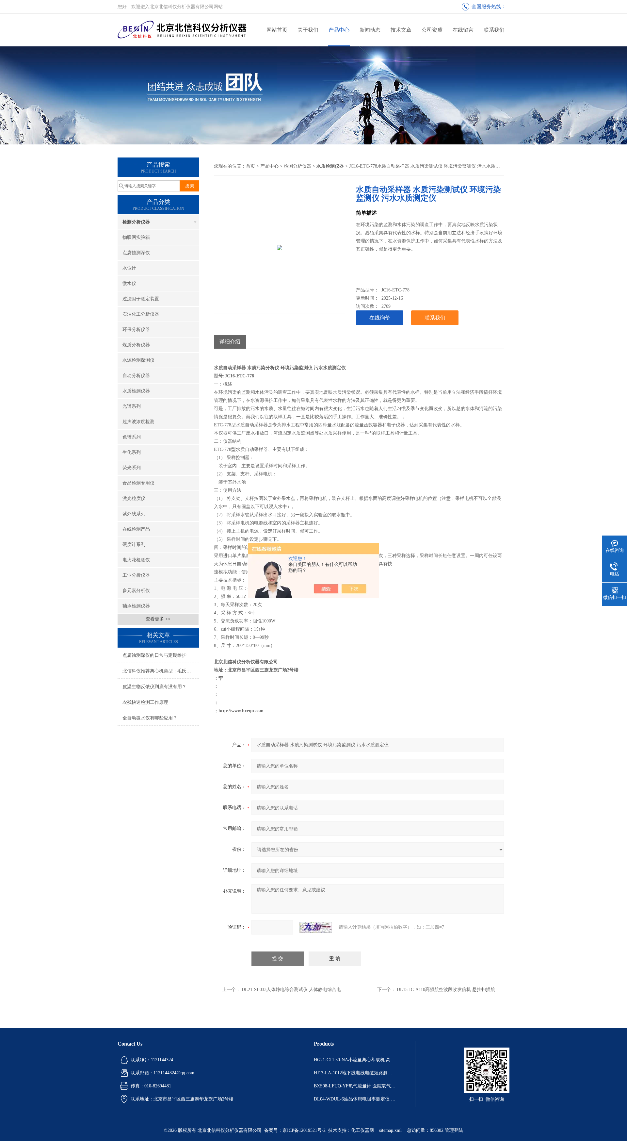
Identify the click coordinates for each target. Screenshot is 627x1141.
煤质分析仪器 (136, 344)
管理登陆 (454, 1130)
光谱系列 (131, 406)
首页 (250, 166)
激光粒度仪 (133, 498)
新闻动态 (370, 30)
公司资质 (432, 30)
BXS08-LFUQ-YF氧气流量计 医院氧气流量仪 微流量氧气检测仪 (354, 1085)
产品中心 (339, 30)
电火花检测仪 (136, 559)
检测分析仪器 (136, 222)
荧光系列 (131, 467)
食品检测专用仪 (138, 483)
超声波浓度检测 (138, 421)
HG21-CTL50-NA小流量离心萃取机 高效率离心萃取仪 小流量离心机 (354, 1059)
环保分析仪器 (136, 329)
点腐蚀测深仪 (136, 252)
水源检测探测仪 (138, 360)
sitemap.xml (390, 1130)
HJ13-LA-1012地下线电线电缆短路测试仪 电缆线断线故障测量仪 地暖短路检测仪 (354, 1072)
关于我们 (307, 30)
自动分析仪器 (136, 375)
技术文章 (401, 30)
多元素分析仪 (136, 590)
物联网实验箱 (136, 237)
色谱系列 (131, 437)
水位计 (129, 268)
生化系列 (131, 452)
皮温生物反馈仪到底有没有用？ (154, 686)
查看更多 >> (158, 619)
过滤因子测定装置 (140, 298)
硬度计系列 (133, 544)
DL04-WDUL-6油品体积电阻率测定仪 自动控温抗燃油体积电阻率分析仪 (354, 1099)
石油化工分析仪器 (140, 314)
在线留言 (463, 30)
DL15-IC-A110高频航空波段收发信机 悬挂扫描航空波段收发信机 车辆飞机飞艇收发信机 (485, 989)
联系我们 (494, 30)
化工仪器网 (362, 1130)
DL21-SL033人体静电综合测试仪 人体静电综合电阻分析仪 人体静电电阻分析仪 (322, 989)
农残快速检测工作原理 (145, 702)
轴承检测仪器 (136, 606)
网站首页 (276, 30)
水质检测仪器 (136, 391)
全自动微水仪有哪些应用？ (149, 718)
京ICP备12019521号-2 (304, 1130)
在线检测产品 (136, 529)
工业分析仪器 (136, 575)
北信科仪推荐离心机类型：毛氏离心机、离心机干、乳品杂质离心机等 (160, 671)
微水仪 (129, 283)
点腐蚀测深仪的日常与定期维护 (154, 655)
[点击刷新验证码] (315, 927)
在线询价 (379, 318)
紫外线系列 (133, 513)
